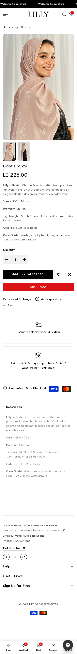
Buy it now (38, 287)
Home (7, 27)
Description (14, 407)
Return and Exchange (17, 299)
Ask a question (50, 299)
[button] (58, 274)
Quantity (9, 250)
